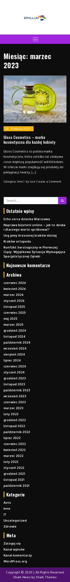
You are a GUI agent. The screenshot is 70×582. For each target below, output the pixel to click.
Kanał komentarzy (18, 555)
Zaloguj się (12, 543)
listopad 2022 (14, 426)
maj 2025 (11, 318)
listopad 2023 (14, 384)
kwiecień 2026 (15, 289)
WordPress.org (15, 561)
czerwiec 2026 (15, 283)
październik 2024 (17, 342)
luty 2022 (11, 462)
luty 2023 (11, 414)
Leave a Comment (50, 181)
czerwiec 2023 (15, 402)
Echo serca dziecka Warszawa (27, 219)
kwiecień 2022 (15, 450)
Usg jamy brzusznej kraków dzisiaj (30, 235)
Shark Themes (46, 577)
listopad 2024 (15, 336)
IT (5, 514)
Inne (20, 181)
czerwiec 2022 (15, 444)
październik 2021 (16, 485)
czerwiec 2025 (15, 312)
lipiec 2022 (12, 438)
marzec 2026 (14, 295)
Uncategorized (15, 520)
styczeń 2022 (14, 468)
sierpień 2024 (14, 354)
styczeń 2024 (14, 372)
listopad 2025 (14, 307)
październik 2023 (17, 390)
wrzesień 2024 (15, 348)
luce (32, 181)
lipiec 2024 (12, 360)
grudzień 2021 (14, 474)
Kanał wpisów (14, 549)
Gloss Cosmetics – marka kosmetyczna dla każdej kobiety (29, 139)
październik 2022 (17, 432)
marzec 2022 (14, 456)
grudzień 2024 (15, 330)
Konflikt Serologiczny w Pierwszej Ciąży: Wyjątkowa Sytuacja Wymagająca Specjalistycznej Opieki (34, 252)
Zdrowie (10, 526)
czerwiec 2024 (15, 366)
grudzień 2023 (15, 378)
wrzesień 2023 (15, 396)
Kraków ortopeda (17, 241)
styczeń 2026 (14, 301)
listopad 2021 (14, 480)
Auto (7, 502)
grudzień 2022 (15, 420)
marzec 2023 (14, 408)
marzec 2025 (14, 324)
